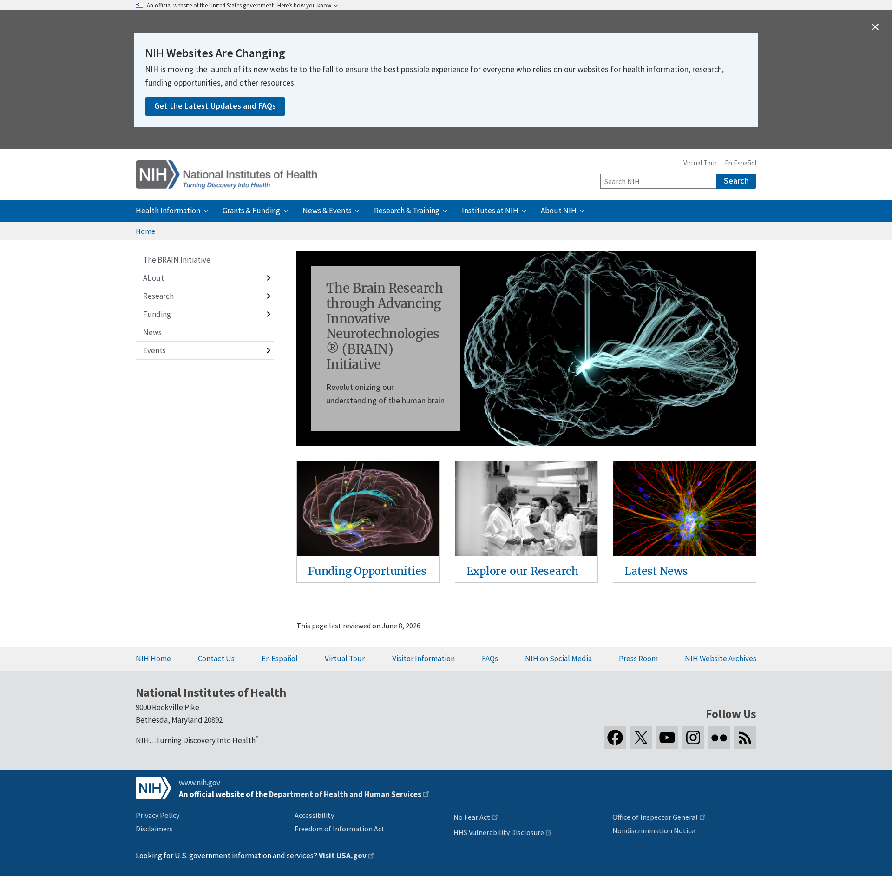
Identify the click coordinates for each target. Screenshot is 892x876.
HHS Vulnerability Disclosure (498, 832)
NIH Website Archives (720, 658)
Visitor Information (423, 658)
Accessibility (314, 815)
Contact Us (216, 658)
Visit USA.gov (343, 855)
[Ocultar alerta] (875, 27)
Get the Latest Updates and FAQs (215, 105)
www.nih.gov (199, 782)
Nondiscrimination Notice (653, 830)
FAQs (490, 658)
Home (145, 231)
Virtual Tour (700, 163)
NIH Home (153, 658)
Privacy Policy (157, 815)
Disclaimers (154, 828)
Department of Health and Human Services (345, 794)
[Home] (226, 174)
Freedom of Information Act (340, 828)
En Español (740, 163)
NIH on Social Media (558, 658)
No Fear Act (471, 817)
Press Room (638, 658)
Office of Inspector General (655, 817)
